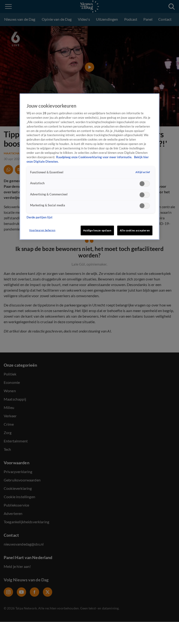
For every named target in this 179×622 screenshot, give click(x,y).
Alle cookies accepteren (135, 230)
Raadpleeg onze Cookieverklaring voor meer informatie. (94, 157)
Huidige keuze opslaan (97, 230)
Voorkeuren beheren (42, 230)
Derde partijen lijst (39, 217)
